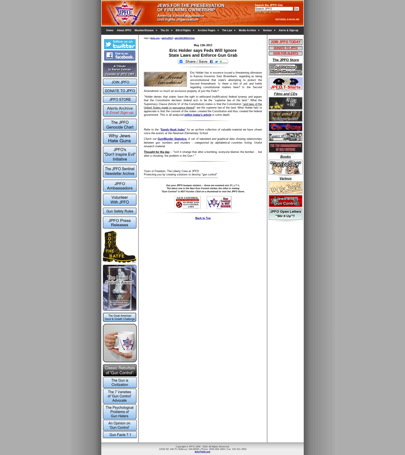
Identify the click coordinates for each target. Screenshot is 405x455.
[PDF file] (119, 204)
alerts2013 (167, 38)
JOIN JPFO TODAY (286, 42)
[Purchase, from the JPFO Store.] (190, 208)
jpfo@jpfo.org (202, 451)
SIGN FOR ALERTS (285, 53)
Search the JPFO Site (269, 5)
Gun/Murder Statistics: (172, 138)
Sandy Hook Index (173, 129)
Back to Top (203, 218)
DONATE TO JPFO (286, 48)
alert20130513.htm (185, 38)
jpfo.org (155, 38)
